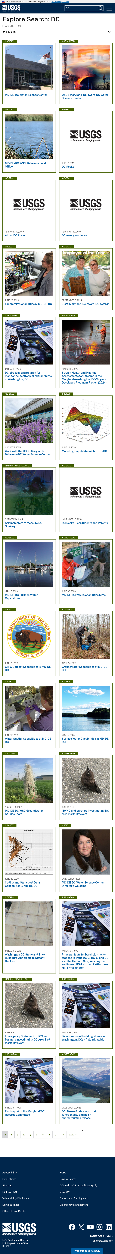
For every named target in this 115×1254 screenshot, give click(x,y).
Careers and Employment (74, 1198)
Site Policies (9, 1179)
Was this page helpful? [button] (87, 1251)
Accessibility (9, 1172)
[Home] (11, 11)
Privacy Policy (68, 1179)
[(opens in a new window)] (72, 1226)
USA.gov (64, 1192)
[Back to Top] (104, 1243)
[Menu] (109, 8)
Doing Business (10, 1205)
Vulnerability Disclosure (15, 1198)
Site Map (7, 1185)
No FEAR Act (9, 1192)
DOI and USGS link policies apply (78, 1185)
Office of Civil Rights (13, 1211)
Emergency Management (74, 1205)
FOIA (63, 1172)
